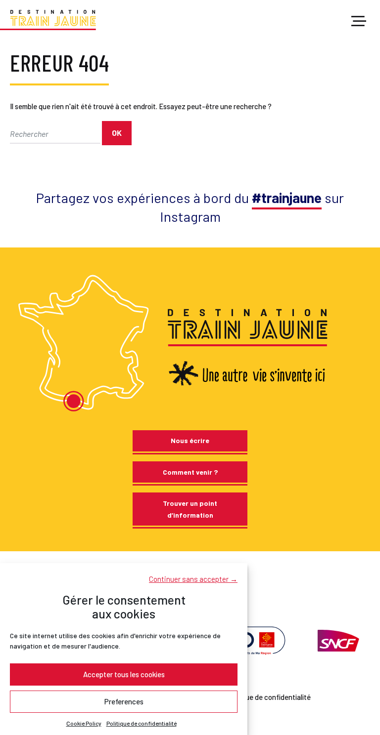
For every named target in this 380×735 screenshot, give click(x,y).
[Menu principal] (358, 22)
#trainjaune (287, 197)
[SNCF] (337, 639)
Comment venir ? (190, 472)
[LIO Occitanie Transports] (249, 639)
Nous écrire (190, 440)
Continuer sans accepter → (193, 578)
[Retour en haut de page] (359, 691)
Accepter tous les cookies (124, 674)
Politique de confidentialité (141, 723)
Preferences (123, 701)
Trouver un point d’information (190, 509)
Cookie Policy (83, 723)
